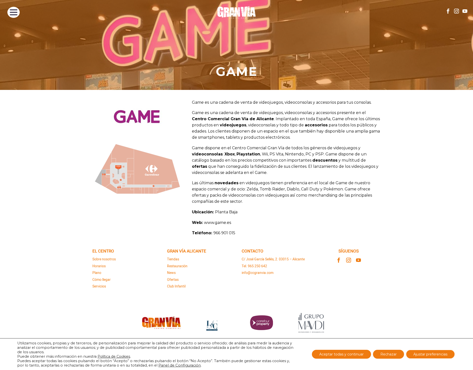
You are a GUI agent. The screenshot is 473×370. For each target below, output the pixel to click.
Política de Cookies (114, 356)
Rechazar (388, 354)
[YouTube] (465, 11)
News (171, 272)
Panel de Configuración (179, 365)
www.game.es (217, 222)
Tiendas (173, 259)
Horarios (99, 266)
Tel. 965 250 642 (254, 266)
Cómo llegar (101, 279)
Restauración (177, 266)
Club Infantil (176, 286)
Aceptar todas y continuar (341, 354)
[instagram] (348, 260)
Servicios (99, 286)
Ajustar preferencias (430, 354)
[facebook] (338, 260)
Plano (96, 272)
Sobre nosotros (104, 259)
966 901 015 (224, 233)
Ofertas (173, 279)
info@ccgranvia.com (257, 272)
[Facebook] (448, 11)
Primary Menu (13, 12)
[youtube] (358, 260)
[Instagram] (456, 11)
